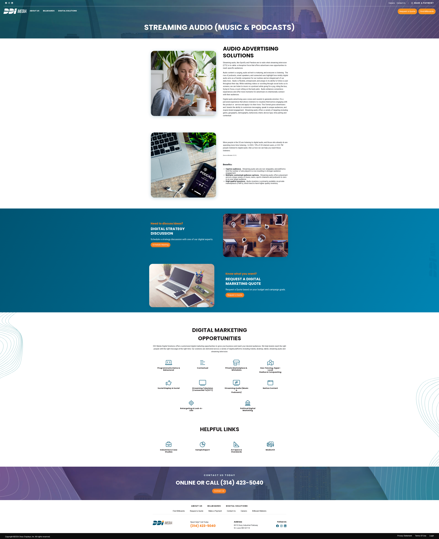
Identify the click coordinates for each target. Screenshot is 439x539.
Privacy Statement (404, 536)
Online (185, 483)
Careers (392, 3)
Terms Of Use (420, 536)
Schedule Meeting (161, 244)
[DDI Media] (14, 11)
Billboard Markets (259, 511)
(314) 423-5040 (241, 483)
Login (431, 536)
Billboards (49, 10)
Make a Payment (424, 3)
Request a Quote (407, 11)
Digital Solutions (67, 10)
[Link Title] (6, 3)
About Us (34, 10)
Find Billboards (427, 11)
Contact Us (401, 3)
